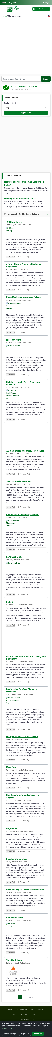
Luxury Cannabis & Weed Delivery (22, 736)
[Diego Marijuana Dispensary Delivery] (26, 307)
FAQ (32, 1009)
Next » (30, 997)
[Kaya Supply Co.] (26, 567)
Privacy (24, 1014)
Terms (14, 1014)
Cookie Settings (10, 1034)
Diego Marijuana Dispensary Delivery (23, 297)
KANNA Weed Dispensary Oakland (22, 514)
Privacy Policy (7, 1028)
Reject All (25, 1034)
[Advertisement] (26, 47)
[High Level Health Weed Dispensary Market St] (26, 394)
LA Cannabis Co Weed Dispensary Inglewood (22, 690)
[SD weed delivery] (26, 928)
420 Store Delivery (15, 222)
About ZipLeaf (21, 1009)
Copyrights (35, 1014)
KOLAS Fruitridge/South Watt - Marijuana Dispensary (26, 657)
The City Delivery (14, 960)
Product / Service (10, 103)
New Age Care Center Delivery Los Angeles (22, 796)
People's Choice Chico (16, 859)
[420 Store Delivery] (26, 232)
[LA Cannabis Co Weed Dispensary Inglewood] (26, 702)
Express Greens (13, 340)
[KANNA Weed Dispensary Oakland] (26, 525)
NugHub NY (11, 828)
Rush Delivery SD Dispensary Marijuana (25, 889)
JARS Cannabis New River (18, 481)
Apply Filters (26, 113)
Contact (41, 1009)
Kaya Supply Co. (14, 557)
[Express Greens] (26, 350)
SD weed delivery (14, 917)
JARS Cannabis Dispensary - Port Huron (25, 451)
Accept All (38, 1034)
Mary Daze (11, 767)
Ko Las (9, 602)
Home (4, 16)
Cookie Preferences (26, 1019)
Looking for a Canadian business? (20, 198)
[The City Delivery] (26, 970)
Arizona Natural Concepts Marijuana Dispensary (23, 265)
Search (46, 79)
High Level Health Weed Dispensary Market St (23, 383)
